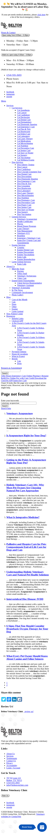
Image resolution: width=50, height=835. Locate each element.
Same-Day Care (20, 380)
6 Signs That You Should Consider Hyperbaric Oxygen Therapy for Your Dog (27, 629)
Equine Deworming (25, 252)
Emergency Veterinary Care (28, 238)
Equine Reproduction (26, 259)
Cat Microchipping (25, 143)
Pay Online (11, 378)
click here (41, 15)
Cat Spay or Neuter (25, 153)
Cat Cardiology (23, 115)
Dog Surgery (22, 212)
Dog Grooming (23, 186)
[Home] (11, 30)
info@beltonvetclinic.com (17, 785)
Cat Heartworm (23, 131)
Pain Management (24, 231)
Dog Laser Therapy (25, 193)
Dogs (14, 304)
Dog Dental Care (24, 174)
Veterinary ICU (23, 233)
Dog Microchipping (25, 195)
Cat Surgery (22, 155)
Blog (8, 297)
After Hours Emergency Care (13, 376)
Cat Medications (24, 141)
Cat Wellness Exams (25, 160)
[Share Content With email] (9, 699)
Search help (6, 408)
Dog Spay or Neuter (25, 210)
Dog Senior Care (24, 207)
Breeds (15, 359)
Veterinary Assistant (25, 285)
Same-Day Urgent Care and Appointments (29, 241)
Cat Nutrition (22, 146)
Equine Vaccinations (25, 254)
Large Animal (17, 311)
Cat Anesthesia (23, 110)
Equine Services (18, 245)
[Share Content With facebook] (19, 699)
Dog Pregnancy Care (26, 200)
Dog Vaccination (24, 214)
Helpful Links (17, 318)
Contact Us (11, 761)
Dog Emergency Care (26, 181)
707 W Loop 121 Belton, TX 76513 (14, 779)
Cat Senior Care (24, 150)
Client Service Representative (29, 283)
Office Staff (22, 273)
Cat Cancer (22, 112)
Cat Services (17, 108)
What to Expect (18, 356)
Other (14, 307)
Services (9, 105)
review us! (28, 711)
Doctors (20, 271)
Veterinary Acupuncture (27, 219)
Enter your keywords (10, 400)
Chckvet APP (17, 321)
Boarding (21, 236)
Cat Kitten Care (23, 134)
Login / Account (13, 768)
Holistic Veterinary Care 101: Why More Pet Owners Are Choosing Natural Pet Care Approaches (25, 487)
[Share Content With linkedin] (14, 699)
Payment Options (19, 352)
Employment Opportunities (23, 281)
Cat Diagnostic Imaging (27, 124)
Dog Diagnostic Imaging (27, 179)
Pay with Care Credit (25, 378)
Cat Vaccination (23, 157)
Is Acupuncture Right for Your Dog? (26, 435)
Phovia (20, 224)
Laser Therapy (23, 228)
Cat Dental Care (24, 120)
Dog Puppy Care (24, 205)
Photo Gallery (17, 295)
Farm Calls (21, 257)
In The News (17, 290)
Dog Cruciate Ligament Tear (29, 172)
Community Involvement (22, 292)
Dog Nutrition (23, 198)
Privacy (9, 763)
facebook (10, 92)
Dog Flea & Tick (24, 183)
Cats (13, 302)
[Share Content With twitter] (3, 699)
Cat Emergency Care (26, 127)
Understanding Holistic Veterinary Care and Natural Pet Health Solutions (27, 573)
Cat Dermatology (24, 122)
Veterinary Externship (21, 288)
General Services (19, 217)
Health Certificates (25, 221)
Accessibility (11, 765)
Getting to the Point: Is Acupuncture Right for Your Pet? (26, 461)
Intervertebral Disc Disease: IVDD (24, 599)
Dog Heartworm (24, 188)
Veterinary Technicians (26, 276)
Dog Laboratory (24, 191)
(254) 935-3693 (13, 75)
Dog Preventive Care (26, 202)
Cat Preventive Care (25, 148)
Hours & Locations (20, 354)
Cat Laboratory (23, 136)
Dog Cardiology (24, 169)
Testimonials (11, 758)
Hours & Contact (8, 32)
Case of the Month (19, 299)
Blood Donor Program (26, 226)
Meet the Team (18, 269)
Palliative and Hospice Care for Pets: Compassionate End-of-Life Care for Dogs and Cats (26, 547)
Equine (15, 309)
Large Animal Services (21, 262)
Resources (10, 316)
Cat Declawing (23, 117)
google (9, 96)
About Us (10, 266)
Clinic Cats (21, 278)
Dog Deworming (24, 176)
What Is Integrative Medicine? (22, 517)
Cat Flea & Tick (24, 129)
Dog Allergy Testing (25, 165)
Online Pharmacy (34, 376)
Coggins (20, 247)
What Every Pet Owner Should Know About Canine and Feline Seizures (27, 657)
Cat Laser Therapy (25, 139)
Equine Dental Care (25, 250)
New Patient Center (14, 314)
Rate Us (5, 796)
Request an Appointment (11, 368)
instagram (10, 94)
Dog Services (17, 162)
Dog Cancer (22, 167)
